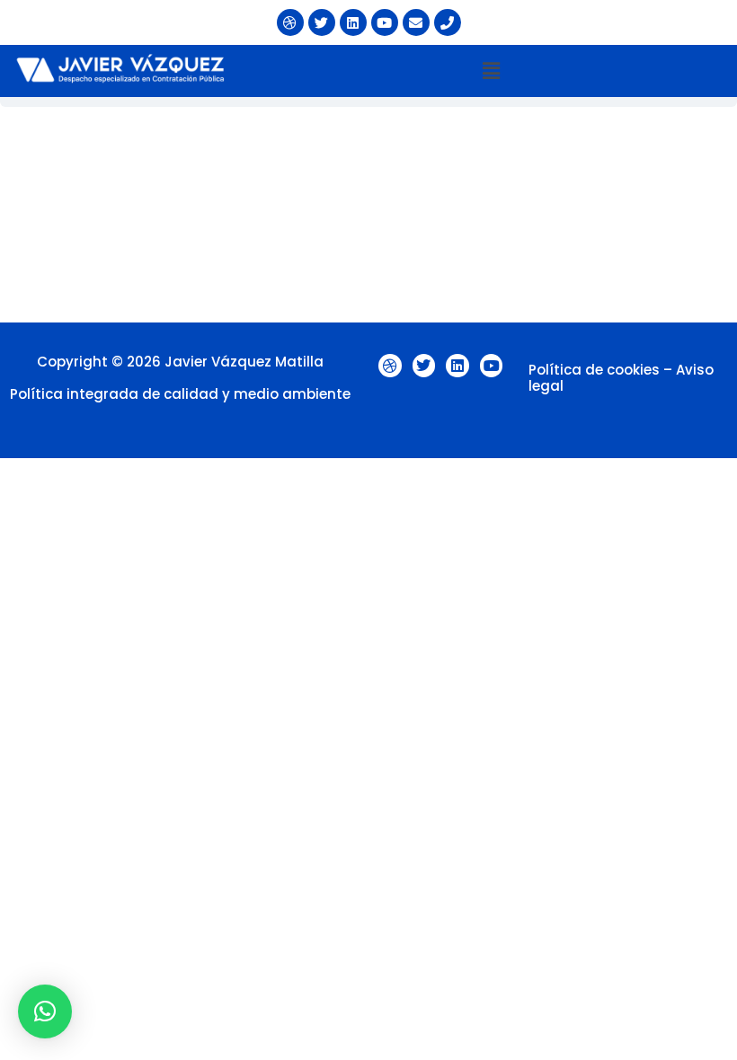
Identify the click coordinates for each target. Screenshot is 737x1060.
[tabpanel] (368, 214)
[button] (490, 71)
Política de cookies (594, 369)
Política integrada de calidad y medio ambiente (180, 393)
